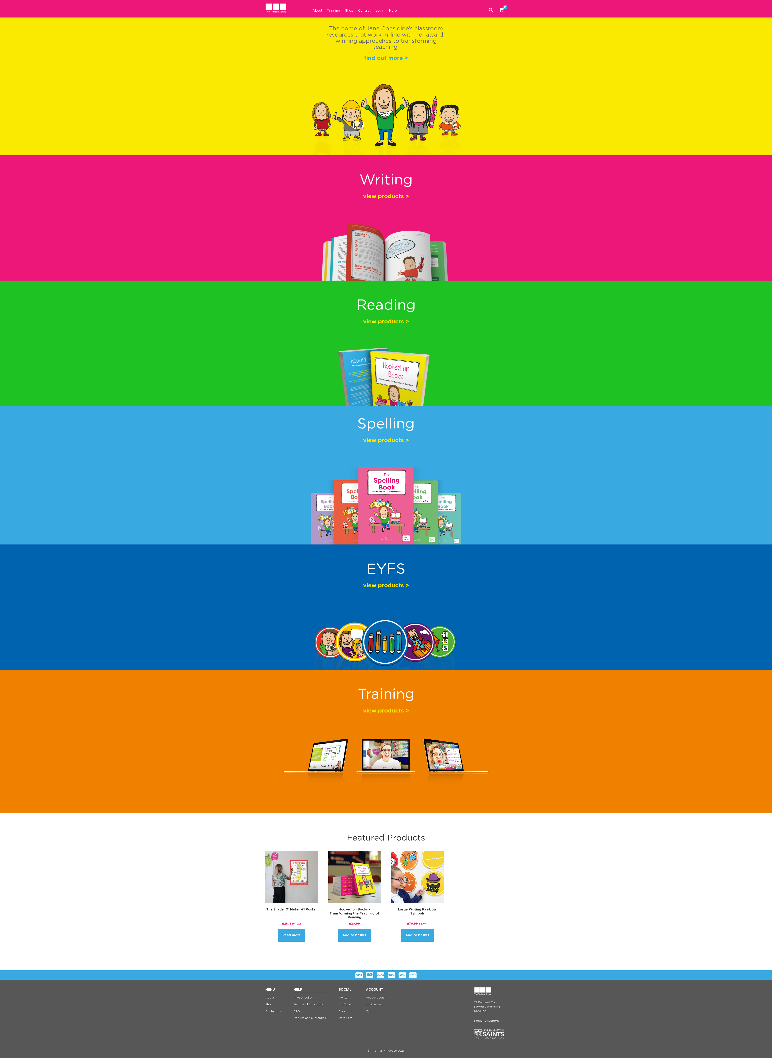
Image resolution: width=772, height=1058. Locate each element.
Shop (349, 10)
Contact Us (273, 1011)
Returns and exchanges (310, 1018)
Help (393, 10)
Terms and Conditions (308, 1004)
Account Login (376, 997)
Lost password (376, 1004)
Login (379, 10)
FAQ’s (298, 1011)
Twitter (344, 997)
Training (333, 10)
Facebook (346, 1011)
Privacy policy (303, 997)
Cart (369, 1011)
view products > (386, 196)
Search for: (491, 9)
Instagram (345, 1018)
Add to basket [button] (354, 935)
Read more (291, 935)
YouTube (345, 1004)
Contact (364, 10)
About (317, 10)
